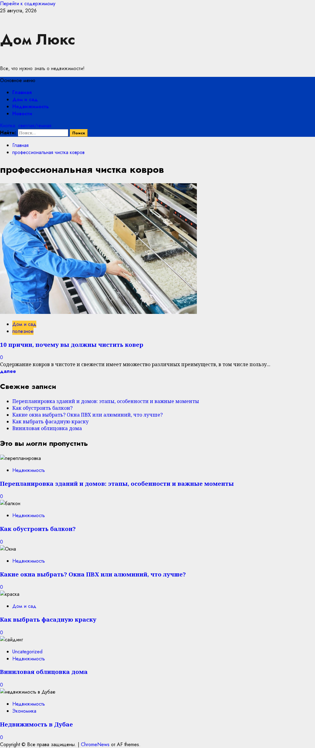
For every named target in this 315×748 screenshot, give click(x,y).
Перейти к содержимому (27, 3)
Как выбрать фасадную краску (50, 421)
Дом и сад (25, 99)
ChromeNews (95, 744)
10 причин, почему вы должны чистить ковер (71, 344)
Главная (22, 92)
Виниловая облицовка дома (47, 428)
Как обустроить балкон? (42, 408)
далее (8, 371)
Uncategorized (27, 651)
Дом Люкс (37, 39)
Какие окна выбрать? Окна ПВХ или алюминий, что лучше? (87, 414)
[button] (17, 80)
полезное (23, 331)
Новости (22, 113)
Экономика (24, 710)
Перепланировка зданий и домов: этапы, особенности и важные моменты (105, 401)
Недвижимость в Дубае (36, 724)
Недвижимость (30, 106)
